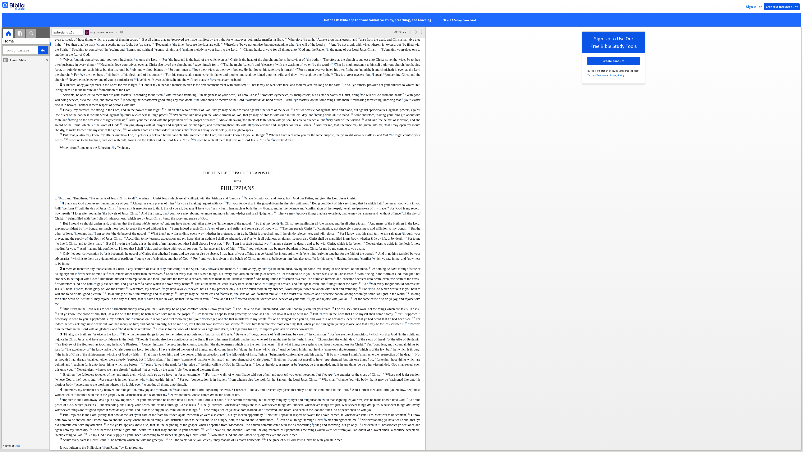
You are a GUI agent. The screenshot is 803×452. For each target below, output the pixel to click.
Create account (613, 61)
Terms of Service (596, 75)
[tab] (8, 34)
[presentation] (8, 34)
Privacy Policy (617, 75)
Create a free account (782, 7)
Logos (17, 445)
